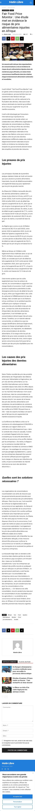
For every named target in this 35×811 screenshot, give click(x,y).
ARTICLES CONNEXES (9, 662)
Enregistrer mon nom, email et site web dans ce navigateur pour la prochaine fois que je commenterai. (17, 743)
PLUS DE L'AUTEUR (24, 662)
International (11, 7)
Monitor (14, 617)
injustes (25, 615)
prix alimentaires (7, 619)
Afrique (10, 615)
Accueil (4, 7)
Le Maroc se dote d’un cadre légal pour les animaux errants (21, 689)
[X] (8, 39)
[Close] (33, 773)
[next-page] (6, 697)
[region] (17, 791)
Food (19, 615)
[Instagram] (5, 769)
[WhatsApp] (17, 39)
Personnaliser (17, 801)
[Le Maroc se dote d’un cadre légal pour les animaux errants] (7, 689)
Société (11, 10)
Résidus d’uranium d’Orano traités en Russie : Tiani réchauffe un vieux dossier (23, 680)
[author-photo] (17, 650)
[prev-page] (3, 697)
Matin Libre (7, 34)
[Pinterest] (13, 39)
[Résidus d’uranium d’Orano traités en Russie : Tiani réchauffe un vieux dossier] (7, 680)
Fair (15, 615)
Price (19, 617)
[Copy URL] (22, 39)
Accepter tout (17, 796)
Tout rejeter (17, 807)
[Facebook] (4, 39)
